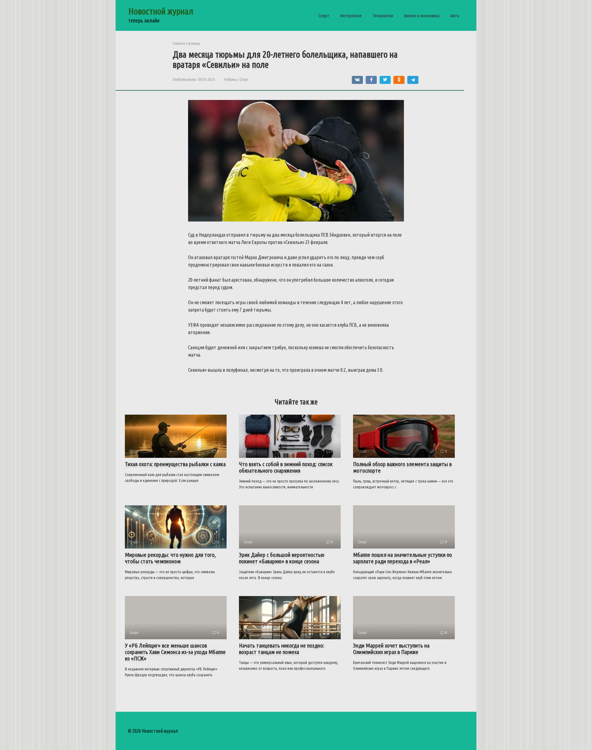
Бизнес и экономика (421, 15)
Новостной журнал (160, 11)
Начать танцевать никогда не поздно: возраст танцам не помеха (281, 648)
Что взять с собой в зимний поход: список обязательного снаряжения (286, 467)
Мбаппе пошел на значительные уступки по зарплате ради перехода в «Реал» (402, 558)
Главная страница (186, 43)
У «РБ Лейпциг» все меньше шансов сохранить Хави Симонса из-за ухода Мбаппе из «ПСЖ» (175, 652)
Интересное (351, 15)
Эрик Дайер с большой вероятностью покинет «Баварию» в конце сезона (281, 558)
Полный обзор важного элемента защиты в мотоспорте (402, 467)
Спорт (324, 15)
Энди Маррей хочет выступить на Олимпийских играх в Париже (391, 648)
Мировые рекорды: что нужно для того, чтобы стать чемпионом (170, 558)
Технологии (382, 15)
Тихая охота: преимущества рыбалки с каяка (175, 464)
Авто (454, 15)
